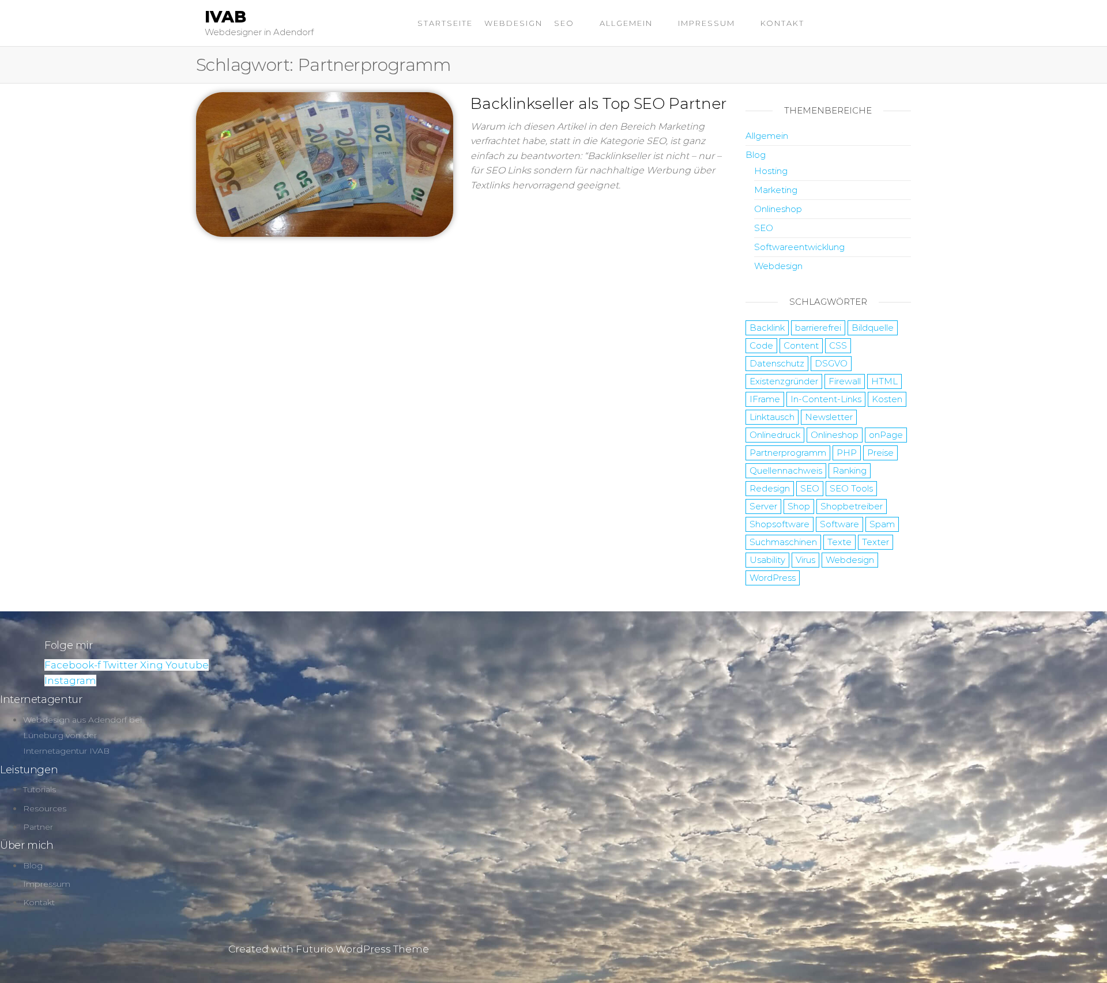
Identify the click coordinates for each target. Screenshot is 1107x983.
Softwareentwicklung (799, 246)
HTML (884, 381)
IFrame (765, 399)
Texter (875, 541)
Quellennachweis (786, 470)
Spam (882, 524)
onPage (886, 434)
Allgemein (626, 23)
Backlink (767, 327)
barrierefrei (818, 327)
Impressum (706, 23)
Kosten (887, 399)
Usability (767, 559)
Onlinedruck (775, 434)
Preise (880, 452)
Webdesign (513, 23)
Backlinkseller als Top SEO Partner (598, 103)
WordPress (773, 577)
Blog (755, 154)
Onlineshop (778, 208)
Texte (839, 541)
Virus (805, 559)
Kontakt (782, 23)
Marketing (775, 189)
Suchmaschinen (783, 541)
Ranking (850, 470)
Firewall (845, 381)
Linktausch (772, 416)
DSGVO (831, 363)
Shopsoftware (779, 524)
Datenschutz (777, 363)
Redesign (770, 488)
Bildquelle (873, 327)
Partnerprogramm (788, 452)
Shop (799, 506)
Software (839, 524)
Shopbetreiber (851, 506)
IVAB (225, 17)
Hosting (771, 170)
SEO (564, 23)
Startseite (445, 23)
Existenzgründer (784, 381)
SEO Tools (851, 488)
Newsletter (829, 416)
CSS (838, 345)
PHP (847, 452)
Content (801, 345)
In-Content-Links (825, 399)
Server (763, 506)
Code (761, 345)
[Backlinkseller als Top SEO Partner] (324, 163)
